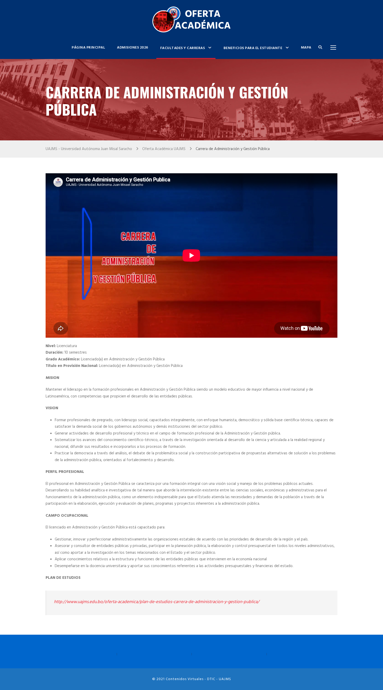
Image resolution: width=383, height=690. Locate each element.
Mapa (306, 48)
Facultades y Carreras (182, 48)
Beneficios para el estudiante (253, 48)
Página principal (88, 48)
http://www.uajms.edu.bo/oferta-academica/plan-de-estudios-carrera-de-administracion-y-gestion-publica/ (156, 601)
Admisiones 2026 (132, 48)
